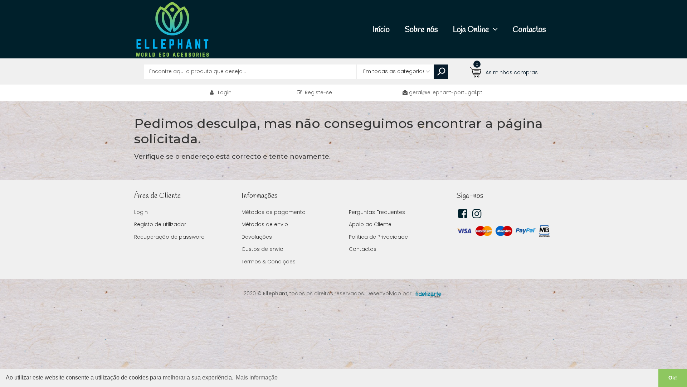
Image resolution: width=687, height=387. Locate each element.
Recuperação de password (169, 236)
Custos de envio (262, 249)
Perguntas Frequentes (377, 212)
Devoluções (257, 236)
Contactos (362, 249)
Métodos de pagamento (274, 212)
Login (225, 92)
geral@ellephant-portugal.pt (445, 92)
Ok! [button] (672, 378)
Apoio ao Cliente (370, 224)
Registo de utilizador (160, 224)
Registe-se (317, 92)
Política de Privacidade (378, 236)
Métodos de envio (265, 224)
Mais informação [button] (257, 377)
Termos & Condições (269, 261)
